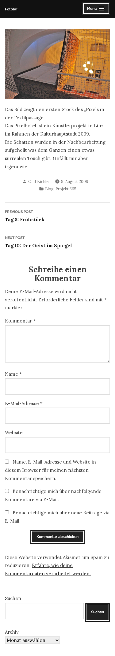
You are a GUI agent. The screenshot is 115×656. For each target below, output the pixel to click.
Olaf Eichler (39, 181)
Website (14, 432)
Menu (96, 9)
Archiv (12, 632)
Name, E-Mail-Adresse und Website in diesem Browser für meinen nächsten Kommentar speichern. (50, 470)
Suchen (13, 598)
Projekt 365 (66, 188)
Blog (49, 188)
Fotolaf (11, 9)
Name (13, 374)
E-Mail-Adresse (24, 403)
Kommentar (20, 321)
